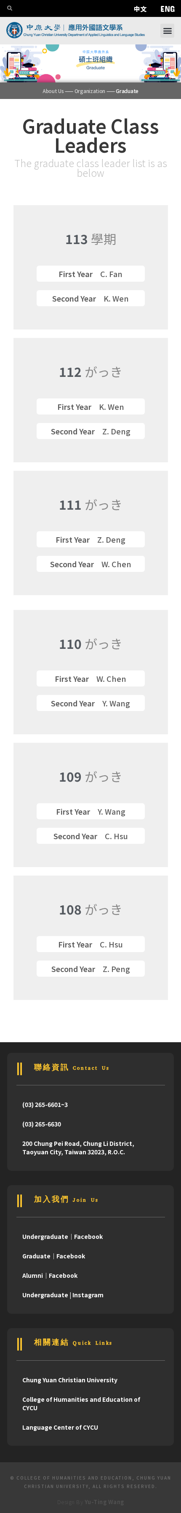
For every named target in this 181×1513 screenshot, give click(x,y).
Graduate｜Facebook (53, 1256)
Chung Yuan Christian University (69, 1380)
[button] (167, 31)
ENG (167, 8)
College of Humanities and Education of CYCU (81, 1403)
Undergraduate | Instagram (63, 1295)
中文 (140, 8)
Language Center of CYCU (60, 1427)
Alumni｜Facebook (49, 1275)
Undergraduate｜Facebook (62, 1236)
